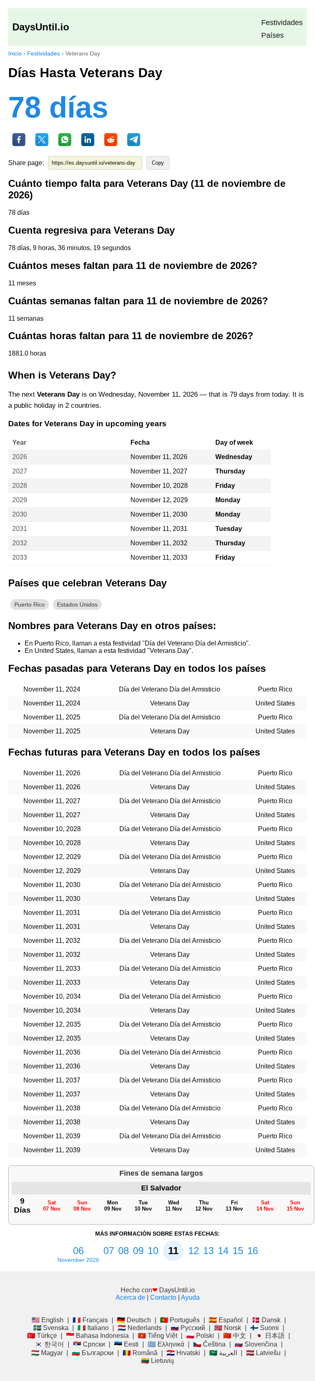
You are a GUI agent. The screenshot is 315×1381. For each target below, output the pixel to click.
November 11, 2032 (158, 543)
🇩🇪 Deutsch (134, 1320)
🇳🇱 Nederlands (140, 1327)
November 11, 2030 (158, 514)
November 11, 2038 (51, 1108)
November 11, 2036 (51, 1052)
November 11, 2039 (51, 1136)
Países (272, 35)
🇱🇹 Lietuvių (157, 1360)
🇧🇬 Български (93, 1352)
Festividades (282, 22)
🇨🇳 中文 (234, 1335)
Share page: (26, 162)
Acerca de (130, 1297)
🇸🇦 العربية (223, 1352)
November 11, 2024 (51, 689)
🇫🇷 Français (90, 1320)
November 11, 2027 (158, 471)
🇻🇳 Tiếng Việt (157, 1335)
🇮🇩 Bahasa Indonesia (97, 1335)
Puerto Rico (29, 604)
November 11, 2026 (158, 456)
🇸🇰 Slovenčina (256, 1344)
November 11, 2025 (51, 717)
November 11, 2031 (158, 528)
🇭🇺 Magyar (47, 1352)
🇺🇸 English (48, 1320)
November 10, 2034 (52, 996)
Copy (158, 163)
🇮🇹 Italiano (93, 1327)
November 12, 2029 (159, 499)
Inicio (15, 53)
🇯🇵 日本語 (270, 1335)
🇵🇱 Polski (200, 1335)
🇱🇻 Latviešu (263, 1352)
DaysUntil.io (40, 26)
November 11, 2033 (158, 557)
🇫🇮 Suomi (264, 1327)
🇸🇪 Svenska (50, 1327)
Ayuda (190, 1297)
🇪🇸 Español (226, 1320)
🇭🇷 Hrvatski (183, 1352)
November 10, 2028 (159, 485)
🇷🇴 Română (140, 1352)
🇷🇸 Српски (89, 1344)
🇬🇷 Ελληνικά (166, 1344)
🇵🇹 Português (180, 1320)
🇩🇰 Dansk (266, 1320)
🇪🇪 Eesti (126, 1344)
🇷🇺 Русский (188, 1327)
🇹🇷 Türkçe (42, 1335)
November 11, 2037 (51, 1080)
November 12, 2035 (52, 1024)
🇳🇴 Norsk (227, 1327)
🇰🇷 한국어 (49, 1344)
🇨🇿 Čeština (209, 1344)
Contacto (163, 1297)
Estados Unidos (77, 604)
